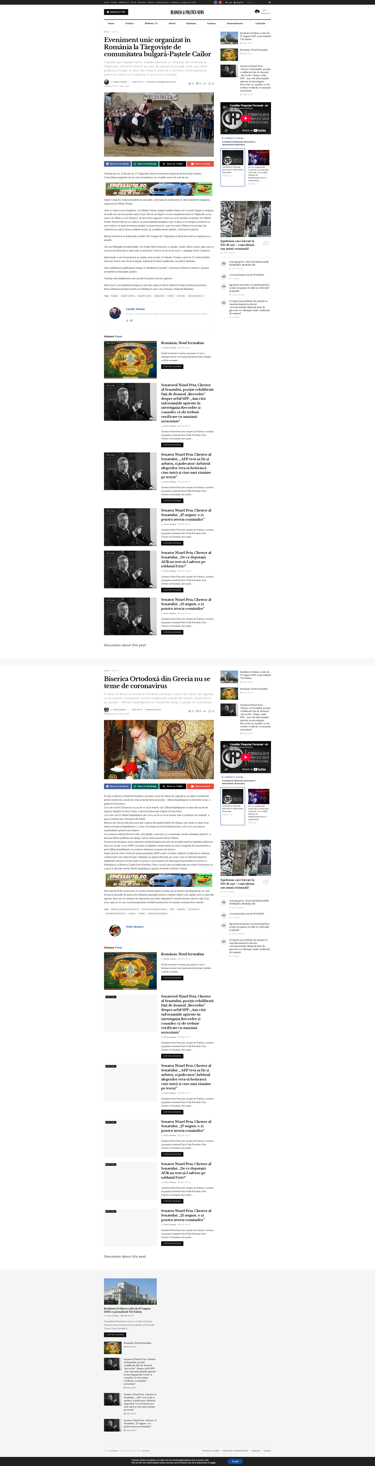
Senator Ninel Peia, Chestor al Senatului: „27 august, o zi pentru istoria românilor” (186, 514)
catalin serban (128, 296)
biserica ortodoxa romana (154, 909)
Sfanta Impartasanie (157, 913)
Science (151, 2)
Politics (114, 2)
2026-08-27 (185, 348)
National (115, 32)
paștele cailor (144, 296)
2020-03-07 (137, 82)
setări (212, 1462)
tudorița (181, 296)
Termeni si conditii (210, 1451)
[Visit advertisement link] (159, 189)
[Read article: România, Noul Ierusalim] (130, 360)
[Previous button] (264, 144)
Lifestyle (174, 2)
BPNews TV (124, 2)
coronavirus (193, 909)
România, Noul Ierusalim (182, 343)
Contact (267, 1451)
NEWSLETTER (117, 12)
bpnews (181, 909)
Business (142, 2)
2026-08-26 (185, 571)
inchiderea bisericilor (115, 913)
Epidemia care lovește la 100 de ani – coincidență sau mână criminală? (237, 245)
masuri (132, 913)
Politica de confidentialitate (235, 1451)
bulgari (114, 296)
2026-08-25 (185, 613)
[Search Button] (269, 2)
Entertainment (162, 2)
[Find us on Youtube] (220, 2)
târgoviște (159, 296)
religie (142, 913)
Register (240, 2)
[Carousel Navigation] (266, 144)
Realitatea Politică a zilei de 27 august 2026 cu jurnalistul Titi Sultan (255, 36)
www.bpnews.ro (195, 296)
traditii (171, 296)
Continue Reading (173, 366)
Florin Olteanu (170, 426)
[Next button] (269, 144)
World (133, 2)
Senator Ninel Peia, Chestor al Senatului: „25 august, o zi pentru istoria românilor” (186, 604)
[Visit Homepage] (187, 12)
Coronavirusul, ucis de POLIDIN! (246, 275)
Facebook (256, 1451)
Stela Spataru (119, 710)
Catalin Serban (120, 82)
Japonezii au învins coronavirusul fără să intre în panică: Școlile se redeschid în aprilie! (249, 288)
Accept (235, 1461)
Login (229, 2)
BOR (172, 909)
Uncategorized (162, 82)
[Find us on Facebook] (216, 2)
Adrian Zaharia (170, 348)
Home (106, 2)
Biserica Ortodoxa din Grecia (125, 909)
